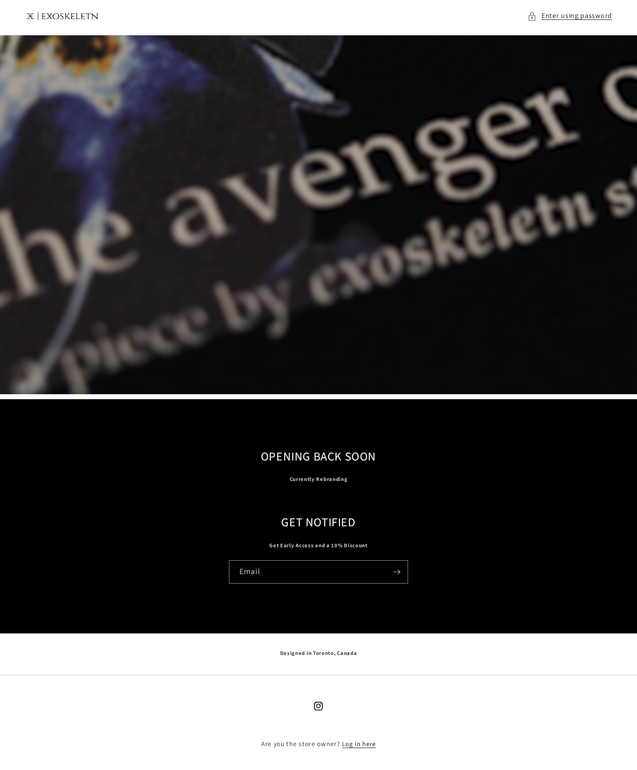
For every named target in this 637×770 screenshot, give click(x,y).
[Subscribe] (397, 572)
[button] (570, 16)
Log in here (359, 744)
